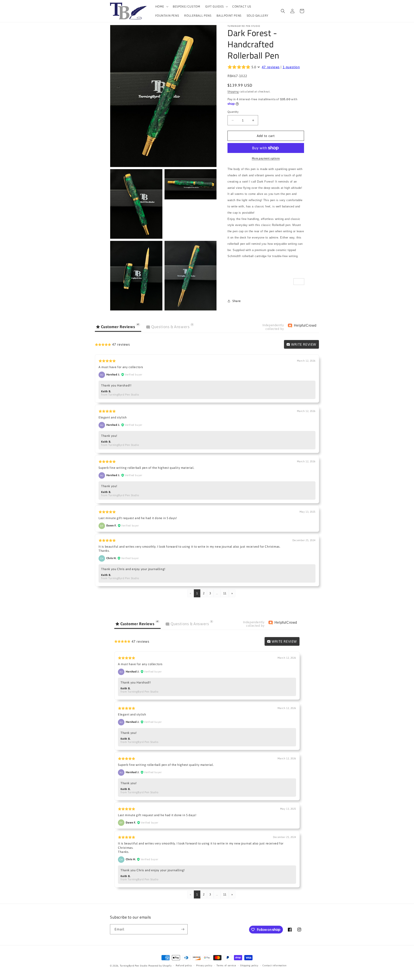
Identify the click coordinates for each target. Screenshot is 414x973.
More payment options (266, 158)
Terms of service (226, 965)
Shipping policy (249, 965)
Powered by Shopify (160, 965)
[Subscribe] (182, 929)
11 (224, 593)
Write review (303, 344)
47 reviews (271, 67)
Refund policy (184, 965)
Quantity (232, 111)
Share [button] (236, 301)
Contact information (274, 965)
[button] (161, 6)
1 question (291, 67)
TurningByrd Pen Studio (133, 965)
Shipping (233, 91)
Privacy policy (204, 965)
